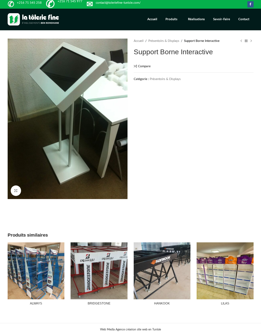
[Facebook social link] (250, 4)
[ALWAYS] (36, 270)
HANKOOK (162, 303)
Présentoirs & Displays (163, 40)
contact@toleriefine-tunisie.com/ (118, 2)
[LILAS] (225, 270)
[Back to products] (246, 41)
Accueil (139, 40)
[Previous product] (241, 41)
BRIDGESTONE (99, 303)
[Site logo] (33, 19)
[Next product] (251, 41)
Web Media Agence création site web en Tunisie (130, 329)
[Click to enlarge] (16, 190)
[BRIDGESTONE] (99, 270)
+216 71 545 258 (29, 2)
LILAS (225, 303)
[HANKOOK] (162, 270)
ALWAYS (36, 303)
